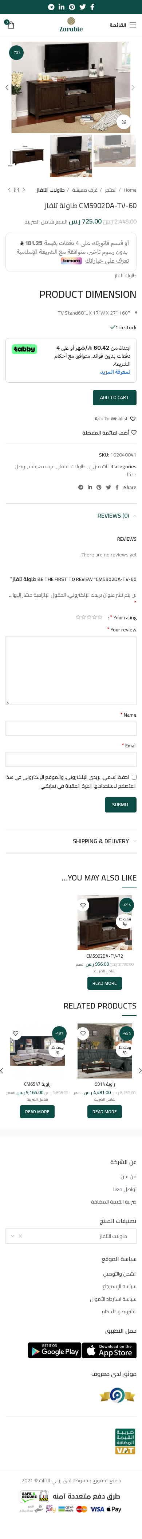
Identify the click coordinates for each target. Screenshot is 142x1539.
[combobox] (71, 1236)
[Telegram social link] (51, 6)
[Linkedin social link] (61, 6)
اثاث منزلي (99, 466)
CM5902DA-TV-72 (104, 956)
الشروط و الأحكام (119, 1311)
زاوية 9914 (105, 1084)
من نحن (129, 1176)
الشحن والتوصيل (120, 1274)
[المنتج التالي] (9, 190)
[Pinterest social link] (72, 6)
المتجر (110, 190)
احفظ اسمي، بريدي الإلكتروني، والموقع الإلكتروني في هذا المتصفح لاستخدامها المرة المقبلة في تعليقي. (71, 781)
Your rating (123, 617)
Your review (122, 630)
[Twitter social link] (82, 6)
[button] (116, 418)
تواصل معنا (125, 1189)
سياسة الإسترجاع (119, 1286)
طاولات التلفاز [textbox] (115, 1236)
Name (128, 715)
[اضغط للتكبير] (124, 122)
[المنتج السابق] (23, 190)
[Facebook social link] (92, 6)
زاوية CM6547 (37, 1084)
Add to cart (114, 397)
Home (130, 190)
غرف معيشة (84, 190)
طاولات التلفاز (51, 190)
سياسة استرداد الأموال (113, 1299)
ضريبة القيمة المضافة (114, 1202)
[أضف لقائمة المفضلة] (82, 905)
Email (129, 746)
